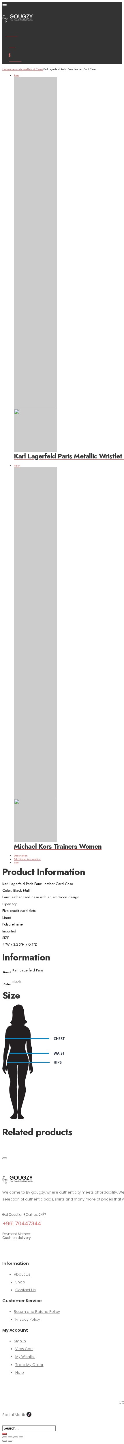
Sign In (20, 1341)
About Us (22, 1274)
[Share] (15, 1437)
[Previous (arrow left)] (4, 1441)
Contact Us (25, 1289)
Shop (20, 1282)
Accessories (16, 69)
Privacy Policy (27, 1319)
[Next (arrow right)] (10, 1441)
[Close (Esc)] (21, 1437)
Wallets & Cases (33, 69)
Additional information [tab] (27, 859)
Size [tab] (16, 862)
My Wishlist (25, 1356)
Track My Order (29, 1364)
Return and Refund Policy (37, 1311)
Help (19, 1372)
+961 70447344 (21, 1223)
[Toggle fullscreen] (10, 1437)
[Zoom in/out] (4, 1437)
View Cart (24, 1348)
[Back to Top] (4, 1158)
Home (5, 69)
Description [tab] (21, 855)
